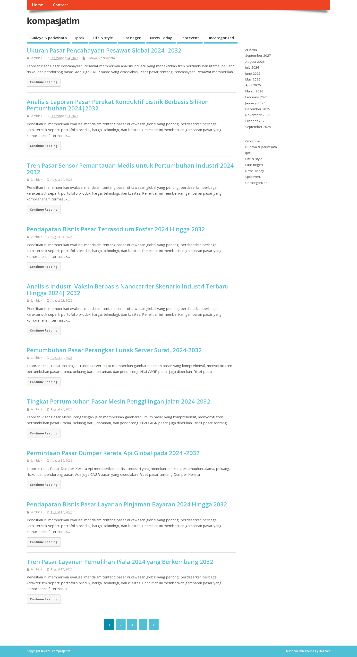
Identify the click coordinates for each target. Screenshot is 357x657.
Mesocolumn (295, 651)
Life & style (103, 37)
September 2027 (258, 55)
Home (37, 5)
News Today (161, 37)
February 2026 (256, 97)
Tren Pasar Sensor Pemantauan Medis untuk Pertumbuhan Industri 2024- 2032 (131, 168)
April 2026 (253, 85)
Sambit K (36, 58)
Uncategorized (220, 37)
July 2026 (252, 67)
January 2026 (255, 103)
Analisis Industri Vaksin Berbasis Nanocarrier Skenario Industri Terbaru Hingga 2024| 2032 (128, 289)
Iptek (79, 37)
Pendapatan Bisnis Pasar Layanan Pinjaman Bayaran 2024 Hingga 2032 (127, 504)
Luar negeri (131, 37)
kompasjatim (53, 21)
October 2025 (255, 121)
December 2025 (257, 109)
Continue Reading (43, 82)
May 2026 (252, 79)
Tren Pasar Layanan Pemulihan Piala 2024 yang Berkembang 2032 (120, 562)
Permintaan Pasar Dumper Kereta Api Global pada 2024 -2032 (113, 453)
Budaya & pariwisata (48, 37)
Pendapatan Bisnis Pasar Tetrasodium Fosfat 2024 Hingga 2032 (116, 229)
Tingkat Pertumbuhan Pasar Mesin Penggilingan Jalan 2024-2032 (118, 401)
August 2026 (255, 61)
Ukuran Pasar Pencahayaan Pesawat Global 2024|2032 (104, 50)
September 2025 (258, 127)
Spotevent (189, 37)
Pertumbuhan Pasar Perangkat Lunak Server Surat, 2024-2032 (114, 350)
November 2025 (257, 115)
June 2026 (253, 73)
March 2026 (254, 91)
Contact (60, 5)
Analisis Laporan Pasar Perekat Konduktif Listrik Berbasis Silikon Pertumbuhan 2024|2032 (118, 105)
